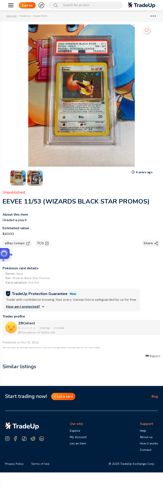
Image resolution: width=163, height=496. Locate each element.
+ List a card (63, 396)
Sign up (27, 5)
